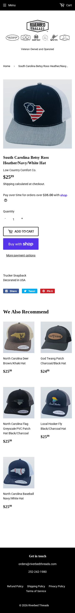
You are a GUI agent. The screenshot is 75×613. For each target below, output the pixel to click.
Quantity (8, 211)
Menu (12, 5)
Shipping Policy (36, 586)
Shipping (8, 184)
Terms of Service (36, 591)
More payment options (20, 255)
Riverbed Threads (38, 605)
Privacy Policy (57, 586)
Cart (69, 5)
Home (6, 66)
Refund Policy (15, 586)
